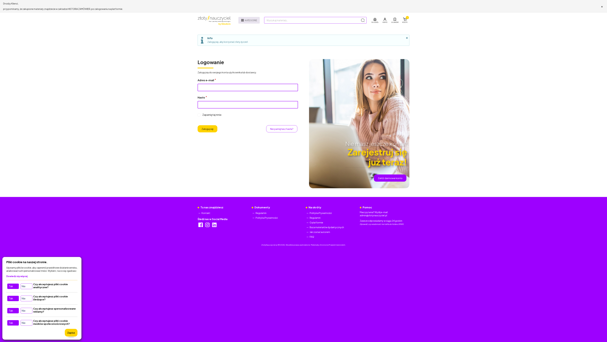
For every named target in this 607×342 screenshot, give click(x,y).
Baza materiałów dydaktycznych (327, 227)
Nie (23, 286)
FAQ (312, 236)
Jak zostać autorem (320, 232)
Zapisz (71, 332)
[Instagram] (207, 225)
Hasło (201, 97)
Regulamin (261, 213)
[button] (384, 20)
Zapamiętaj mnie (211, 114)
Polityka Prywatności (267, 217)
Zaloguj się (207, 128)
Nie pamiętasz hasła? (281, 128)
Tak (11, 286)
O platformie (316, 222)
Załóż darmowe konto (390, 178)
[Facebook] (201, 225)
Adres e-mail (206, 80)
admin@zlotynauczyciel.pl (373, 215)
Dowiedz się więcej (17, 276)
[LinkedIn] (214, 225)
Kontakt (206, 213)
